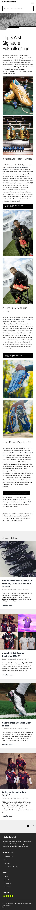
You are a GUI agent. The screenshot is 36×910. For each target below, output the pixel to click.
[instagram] (4, 896)
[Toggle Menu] (32, 2)
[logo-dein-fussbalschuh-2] (9, 2)
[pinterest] (7, 896)
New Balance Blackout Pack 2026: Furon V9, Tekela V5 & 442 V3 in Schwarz (17, 583)
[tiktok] (11, 896)
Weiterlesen (8, 605)
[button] (3, 907)
